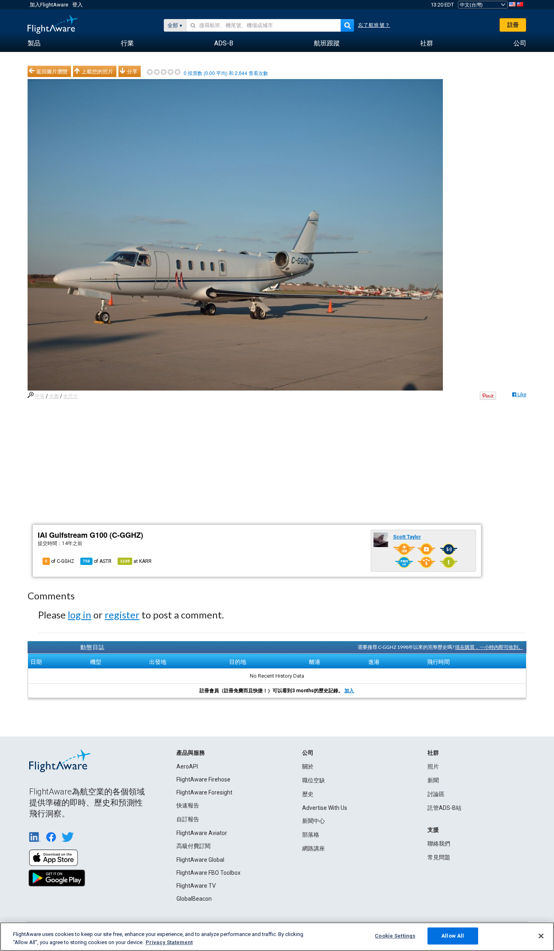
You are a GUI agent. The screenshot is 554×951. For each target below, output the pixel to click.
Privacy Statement (169, 942)
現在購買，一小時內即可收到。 (489, 647)
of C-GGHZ (59, 561)
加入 (349, 690)
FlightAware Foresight (204, 792)
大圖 (54, 396)
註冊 (513, 24)
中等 (40, 396)
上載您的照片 (97, 71)
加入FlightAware (49, 5)
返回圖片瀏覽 (52, 71)
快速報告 (187, 805)
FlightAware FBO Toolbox (208, 872)
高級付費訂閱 (193, 846)
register (122, 614)
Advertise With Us (324, 808)
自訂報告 (187, 819)
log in (79, 614)
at (136, 561)
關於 (308, 766)
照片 (433, 766)
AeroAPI (187, 766)
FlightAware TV (196, 885)
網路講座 (313, 848)
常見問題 (438, 857)
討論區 (435, 794)
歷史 (308, 794)
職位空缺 (313, 780)
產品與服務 (190, 752)
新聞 (433, 780)
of (97, 561)
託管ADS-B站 (444, 808)
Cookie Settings (395, 936)
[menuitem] (34, 43)
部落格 (310, 834)
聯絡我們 (438, 843)
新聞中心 (313, 821)
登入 (77, 5)
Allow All (452, 936)
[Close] (541, 936)
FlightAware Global (200, 860)
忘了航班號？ (374, 25)
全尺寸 (70, 396)
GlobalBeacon (194, 898)
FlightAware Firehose (203, 779)
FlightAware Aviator (201, 833)
